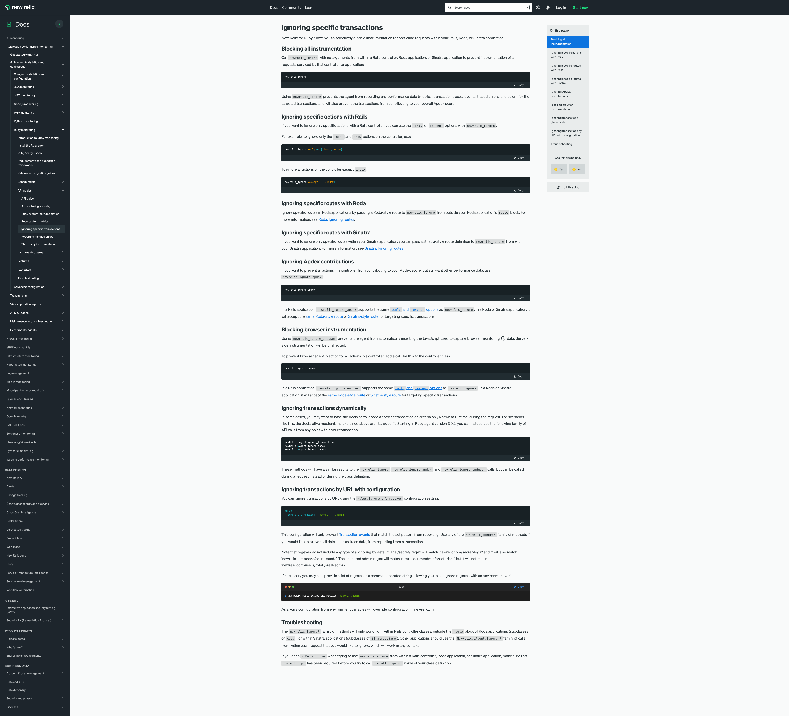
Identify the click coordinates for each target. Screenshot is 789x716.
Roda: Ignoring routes (336, 219)
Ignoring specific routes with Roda (566, 68)
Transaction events (354, 534)
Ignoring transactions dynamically (564, 120)
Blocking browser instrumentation (562, 107)
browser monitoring (483, 338)
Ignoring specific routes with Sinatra (566, 81)
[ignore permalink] (354, 48)
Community (291, 7)
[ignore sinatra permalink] (374, 232)
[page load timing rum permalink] (369, 329)
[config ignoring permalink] (403, 489)
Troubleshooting (561, 144)
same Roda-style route (324, 316)
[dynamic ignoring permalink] (369, 408)
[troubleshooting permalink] (324, 622)
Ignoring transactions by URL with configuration (566, 133)
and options (414, 309)
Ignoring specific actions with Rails (566, 55)
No (576, 169)
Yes (559, 169)
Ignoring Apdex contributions (561, 94)
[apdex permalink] (357, 261)
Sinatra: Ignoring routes (384, 248)
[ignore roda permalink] (369, 203)
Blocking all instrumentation (561, 41)
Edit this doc (570, 187)
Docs (274, 7)
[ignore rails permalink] (371, 116)
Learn (309, 7)
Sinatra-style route (363, 316)
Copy (521, 85)
